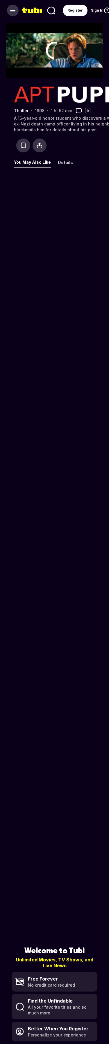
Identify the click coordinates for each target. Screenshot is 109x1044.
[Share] (40, 145)
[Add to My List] (23, 145)
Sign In (97, 10)
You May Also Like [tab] (32, 162)
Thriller (21, 110)
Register (75, 10)
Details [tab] (65, 162)
